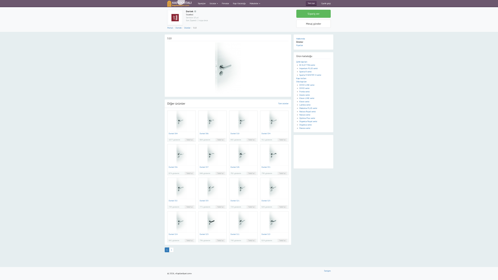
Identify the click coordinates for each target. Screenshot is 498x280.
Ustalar (213, 3)
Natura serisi (304, 114)
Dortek (178, 27)
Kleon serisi (304, 101)
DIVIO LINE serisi (306, 85)
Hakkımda (300, 38)
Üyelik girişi (326, 3)
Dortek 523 (266, 201)
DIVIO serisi (304, 88)
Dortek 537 (204, 167)
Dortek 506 (204, 133)
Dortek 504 (173, 133)
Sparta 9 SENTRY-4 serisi (310, 75)
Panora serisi (304, 128)
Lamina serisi (304, 104)
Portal (170, 27)
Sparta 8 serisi (305, 71)
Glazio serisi (304, 95)
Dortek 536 (173, 167)
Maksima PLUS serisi (308, 108)
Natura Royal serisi (307, 111)
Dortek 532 (173, 201)
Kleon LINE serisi (306, 98)
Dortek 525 (204, 234)
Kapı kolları (301, 78)
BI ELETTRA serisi (307, 65)
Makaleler (254, 3)
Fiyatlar (299, 45)
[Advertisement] (313, 151)
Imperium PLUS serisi (308, 68)
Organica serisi (305, 124)
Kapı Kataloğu (239, 3)
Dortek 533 (204, 201)
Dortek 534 (266, 133)
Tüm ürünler (283, 103)
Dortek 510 (235, 133)
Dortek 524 (173, 234)
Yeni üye (311, 3)
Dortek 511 (235, 234)
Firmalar (225, 3)
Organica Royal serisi (308, 121)
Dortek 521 (235, 201)
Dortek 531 (266, 167)
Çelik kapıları (301, 61)
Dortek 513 (266, 234)
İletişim (327, 271)
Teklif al (189, 140)
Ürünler (187, 27)
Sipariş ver (313, 13)
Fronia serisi (304, 91)
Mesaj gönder (313, 23)
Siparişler (202, 3)
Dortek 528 (235, 167)
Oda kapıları (301, 81)
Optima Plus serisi (307, 118)
